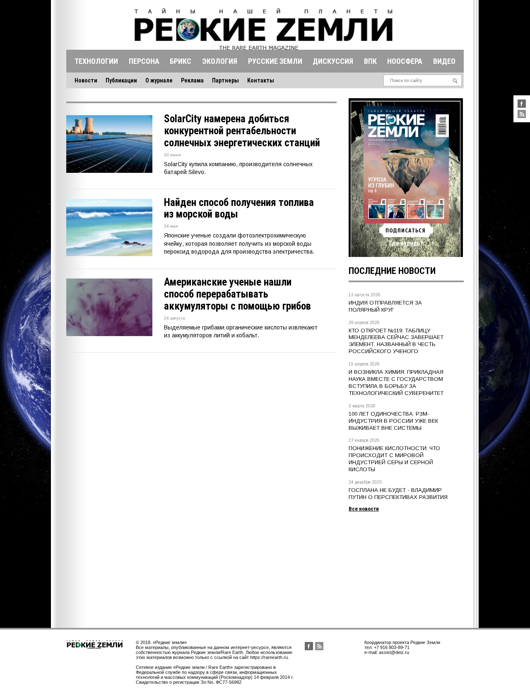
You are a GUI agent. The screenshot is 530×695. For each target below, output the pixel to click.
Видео (444, 61)
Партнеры (225, 80)
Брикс (180, 61)
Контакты (260, 80)
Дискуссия (333, 61)
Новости (86, 80)
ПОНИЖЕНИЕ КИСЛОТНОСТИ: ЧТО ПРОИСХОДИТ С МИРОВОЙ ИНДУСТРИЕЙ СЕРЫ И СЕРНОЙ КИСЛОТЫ (394, 458)
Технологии (96, 61)
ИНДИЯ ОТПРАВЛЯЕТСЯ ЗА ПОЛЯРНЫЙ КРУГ (385, 306)
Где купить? (406, 243)
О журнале (159, 80)
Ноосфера (404, 61)
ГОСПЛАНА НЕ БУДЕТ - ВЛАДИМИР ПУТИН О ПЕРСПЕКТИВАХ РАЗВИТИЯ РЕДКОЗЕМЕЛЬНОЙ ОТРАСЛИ (398, 497)
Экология (219, 61)
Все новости (364, 509)
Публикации (121, 80)
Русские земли (275, 61)
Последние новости (392, 271)
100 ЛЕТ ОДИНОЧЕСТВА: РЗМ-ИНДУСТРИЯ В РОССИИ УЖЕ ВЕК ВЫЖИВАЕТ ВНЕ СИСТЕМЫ (393, 421)
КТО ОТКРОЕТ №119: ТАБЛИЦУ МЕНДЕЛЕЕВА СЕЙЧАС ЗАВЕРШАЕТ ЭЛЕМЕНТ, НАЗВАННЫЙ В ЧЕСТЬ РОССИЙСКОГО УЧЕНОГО (396, 341)
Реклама (192, 80)
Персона (144, 61)
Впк (370, 61)
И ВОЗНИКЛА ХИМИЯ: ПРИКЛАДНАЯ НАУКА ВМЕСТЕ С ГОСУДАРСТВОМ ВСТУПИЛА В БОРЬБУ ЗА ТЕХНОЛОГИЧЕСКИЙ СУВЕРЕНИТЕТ (396, 382)
